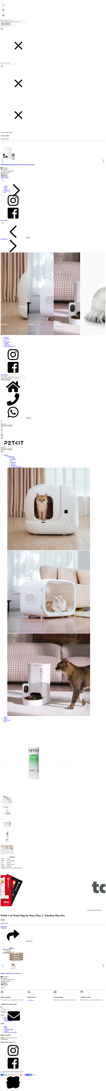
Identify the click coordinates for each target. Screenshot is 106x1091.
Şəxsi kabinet (4, 220)
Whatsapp (28, 418)
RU (11, 425)
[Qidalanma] (56, 674)
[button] (19, 60)
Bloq (5, 1018)
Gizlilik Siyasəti (8, 1019)
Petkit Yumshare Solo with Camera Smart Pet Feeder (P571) (18, 164)
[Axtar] (2, 28)
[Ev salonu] (56, 592)
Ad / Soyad (4, 20)
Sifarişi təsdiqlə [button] (5, 177)
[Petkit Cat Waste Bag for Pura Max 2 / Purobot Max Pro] (34, 789)
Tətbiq (5, 1026)
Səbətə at (3, 926)
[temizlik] (56, 509)
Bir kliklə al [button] (4, 925)
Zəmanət (6, 1029)
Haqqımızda (7, 1016)
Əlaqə (5, 1025)
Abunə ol (3, 1010)
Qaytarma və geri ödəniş (10, 1031)
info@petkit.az (30, 999)
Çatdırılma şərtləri (8, 1028)
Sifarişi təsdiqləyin (5, 23)
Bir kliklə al (4, 174)
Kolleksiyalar (4, 239)
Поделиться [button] (29, 939)
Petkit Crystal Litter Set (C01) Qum (11, 972)
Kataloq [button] (28, 237)
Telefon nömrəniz (5, 22)
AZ (5, 425)
